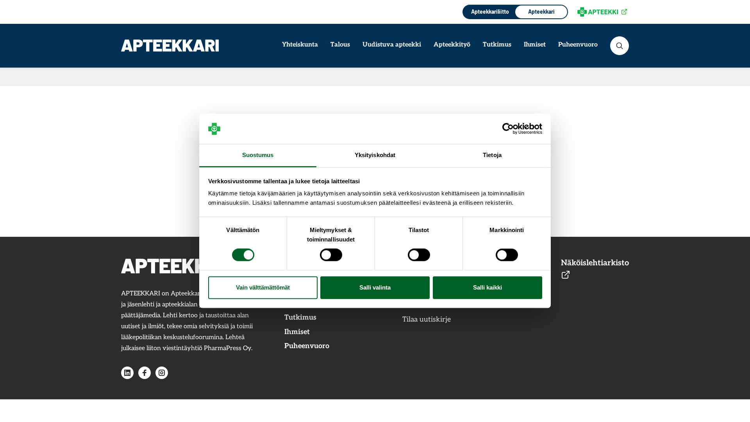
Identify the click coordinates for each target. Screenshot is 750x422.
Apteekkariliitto (489, 11)
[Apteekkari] (170, 45)
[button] (619, 45)
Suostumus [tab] (258, 155)
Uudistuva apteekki (391, 44)
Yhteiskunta (300, 44)
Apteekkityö (452, 44)
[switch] (331, 255)
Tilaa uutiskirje (426, 319)
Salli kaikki (487, 287)
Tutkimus (497, 44)
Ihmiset (535, 44)
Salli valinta (375, 287)
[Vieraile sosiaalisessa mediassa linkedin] (127, 373)
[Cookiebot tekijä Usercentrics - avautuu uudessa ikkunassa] (508, 129)
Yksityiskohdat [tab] (375, 155)
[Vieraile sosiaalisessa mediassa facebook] (144, 373)
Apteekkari (541, 11)
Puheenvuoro (578, 44)
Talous (340, 44)
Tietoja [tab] (492, 155)
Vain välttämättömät (263, 287)
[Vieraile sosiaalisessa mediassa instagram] (161, 373)
